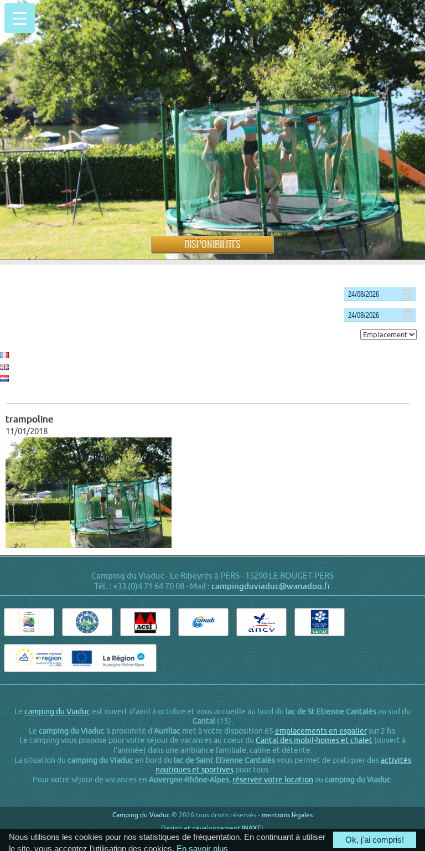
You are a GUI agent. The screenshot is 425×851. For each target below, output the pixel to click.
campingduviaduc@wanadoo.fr (271, 586)
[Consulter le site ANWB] (203, 622)
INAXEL (253, 828)
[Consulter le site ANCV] (261, 622)
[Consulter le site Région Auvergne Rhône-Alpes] (80, 658)
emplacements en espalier (321, 730)
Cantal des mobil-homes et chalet (314, 740)
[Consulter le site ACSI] (145, 622)
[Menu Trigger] (19, 18)
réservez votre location (272, 779)
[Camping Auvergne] (87, 622)
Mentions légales (287, 814)
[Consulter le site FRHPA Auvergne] (29, 622)
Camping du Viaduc (141, 814)
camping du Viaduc (57, 711)
